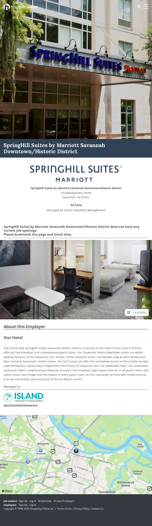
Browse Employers (64, 501)
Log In (32, 501)
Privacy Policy (81, 508)
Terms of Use (64, 508)
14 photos (139, 312)
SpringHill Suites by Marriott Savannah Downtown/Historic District (76, 188)
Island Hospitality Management (84, 210)
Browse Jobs (45, 501)
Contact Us (98, 508)
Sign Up (23, 501)
